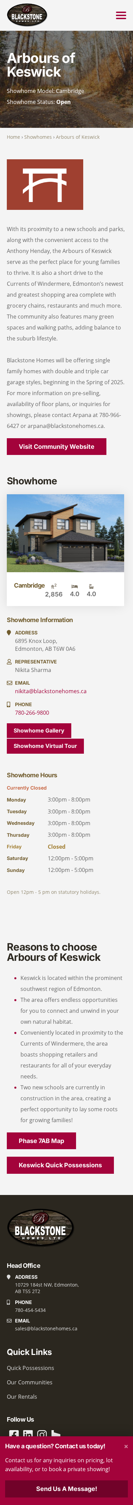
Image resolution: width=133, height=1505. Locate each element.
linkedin (28, 1435)
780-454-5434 (30, 1310)
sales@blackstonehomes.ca (46, 1328)
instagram (42, 1435)
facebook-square (14, 1435)
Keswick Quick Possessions (60, 1165)
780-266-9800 (32, 712)
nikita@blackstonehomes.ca (51, 691)
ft (54, 586)
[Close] (126, 1446)
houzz (56, 1435)
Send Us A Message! (66, 1488)
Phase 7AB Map (41, 1140)
